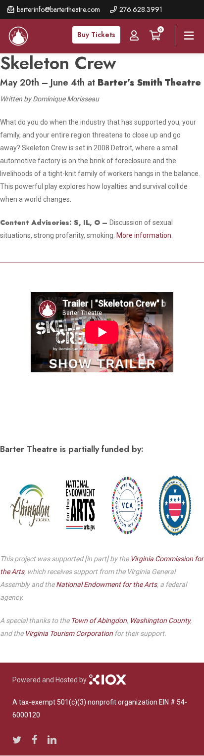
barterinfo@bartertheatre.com (58, 9)
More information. (144, 235)
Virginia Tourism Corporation (69, 633)
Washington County (160, 620)
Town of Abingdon (99, 620)
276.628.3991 (140, 9)
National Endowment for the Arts (106, 584)
